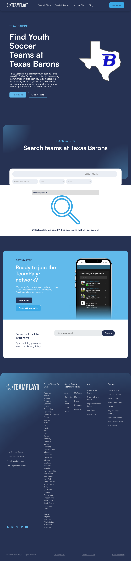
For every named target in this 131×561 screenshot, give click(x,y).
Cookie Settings (118, 554)
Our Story (91, 410)
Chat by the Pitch (114, 394)
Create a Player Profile (93, 398)
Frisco (66, 408)
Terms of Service (88, 554)
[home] (19, 5)
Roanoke (77, 409)
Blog (91, 5)
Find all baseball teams (15, 461)
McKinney (78, 393)
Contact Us (91, 414)
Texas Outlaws (113, 398)
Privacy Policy (59, 554)
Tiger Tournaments (115, 417)
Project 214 (112, 407)
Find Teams (18, 94)
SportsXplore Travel (115, 421)
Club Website (37, 94)
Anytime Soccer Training (114, 412)
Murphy (77, 397)
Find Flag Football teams (16, 466)
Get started (116, 5)
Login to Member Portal (94, 404)
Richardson (78, 405)
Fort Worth (66, 402)
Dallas (66, 412)
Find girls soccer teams (15, 456)
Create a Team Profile (93, 391)
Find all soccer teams (15, 452)
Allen (66, 393)
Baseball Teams (62, 5)
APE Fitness (112, 425)
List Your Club (79, 5)
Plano (76, 401)
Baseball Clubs (44, 5)
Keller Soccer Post (115, 402)
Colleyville (68, 397)
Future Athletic (113, 390)
